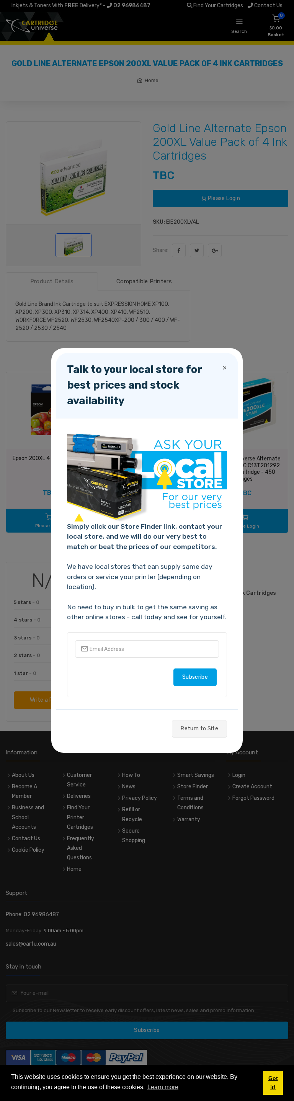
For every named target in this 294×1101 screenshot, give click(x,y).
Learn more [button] (162, 1087)
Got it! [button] (273, 1082)
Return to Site (199, 728)
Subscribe (195, 677)
